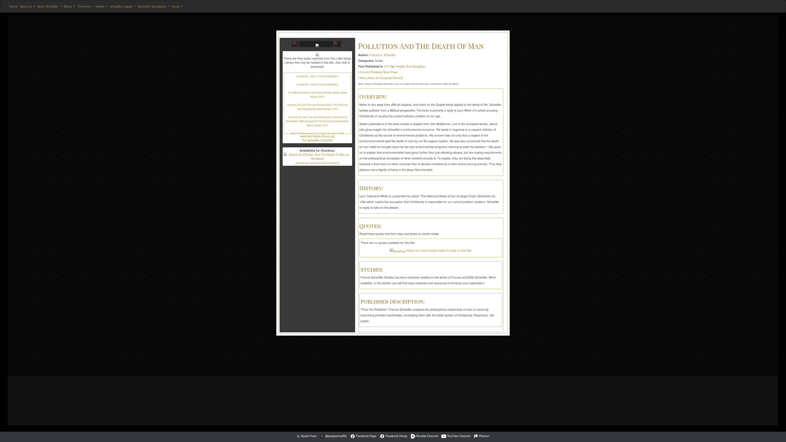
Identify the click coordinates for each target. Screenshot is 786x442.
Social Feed (308, 436)
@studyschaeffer (335, 436)
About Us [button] (26, 6)
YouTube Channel (458, 436)
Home (13, 6)
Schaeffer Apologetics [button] (152, 6)
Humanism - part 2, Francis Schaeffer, (317, 84)
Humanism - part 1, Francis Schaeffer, (317, 76)
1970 (387, 66)
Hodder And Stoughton (411, 66)
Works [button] (68, 6)
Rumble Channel (427, 436)
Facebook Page (365, 436)
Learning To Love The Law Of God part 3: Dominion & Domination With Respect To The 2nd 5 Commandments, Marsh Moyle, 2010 (317, 121)
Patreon (483, 436)
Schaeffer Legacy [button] (121, 6)
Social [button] (176, 6)
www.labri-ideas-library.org (317, 136)
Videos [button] (100, 6)
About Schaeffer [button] (48, 6)
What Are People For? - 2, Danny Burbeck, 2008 (317, 133)
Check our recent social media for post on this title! (438, 250)
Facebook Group (396, 436)
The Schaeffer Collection (317, 140)
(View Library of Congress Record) (380, 78)
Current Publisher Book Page (379, 72)
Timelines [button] (84, 6)
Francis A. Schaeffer (383, 55)
